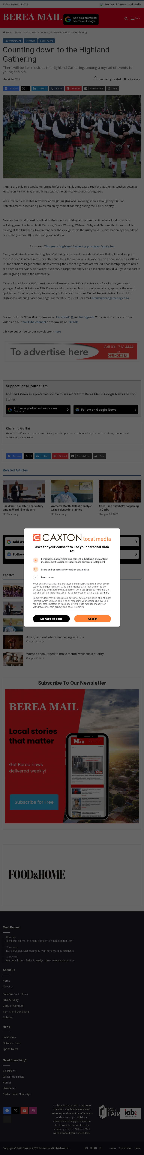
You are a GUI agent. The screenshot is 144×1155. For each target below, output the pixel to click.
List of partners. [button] (101, 592)
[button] (72, 577)
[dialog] (72, 577)
